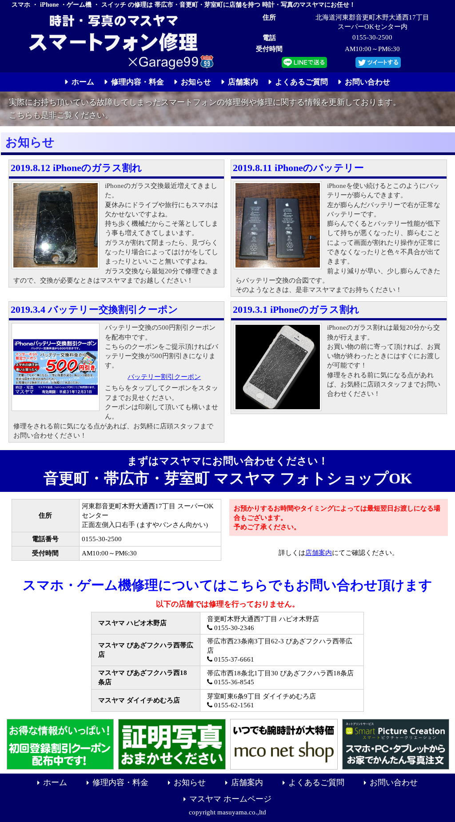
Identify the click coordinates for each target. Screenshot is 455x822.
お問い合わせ (394, 782)
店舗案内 (318, 552)
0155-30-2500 (372, 37)
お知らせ (190, 782)
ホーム (55, 782)
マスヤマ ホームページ (230, 798)
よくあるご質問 (316, 782)
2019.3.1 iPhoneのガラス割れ (296, 309)
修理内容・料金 (120, 782)
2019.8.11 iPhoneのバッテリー (298, 168)
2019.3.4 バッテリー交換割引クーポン (94, 309)
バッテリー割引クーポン (164, 376)
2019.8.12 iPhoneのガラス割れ (76, 168)
